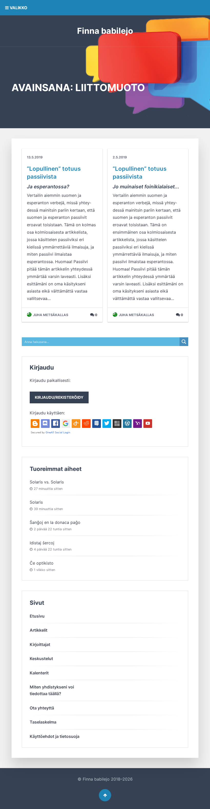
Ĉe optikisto (42, 563)
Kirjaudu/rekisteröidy (59, 397)
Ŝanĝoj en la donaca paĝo (55, 522)
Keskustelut (41, 658)
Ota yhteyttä (42, 707)
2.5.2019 (120, 157)
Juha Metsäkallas (50, 315)
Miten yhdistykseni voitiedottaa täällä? (52, 690)
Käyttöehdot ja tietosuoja (54, 736)
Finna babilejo (105, 31)
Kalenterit (39, 672)
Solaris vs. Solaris (47, 481)
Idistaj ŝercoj (42, 542)
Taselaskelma (43, 722)
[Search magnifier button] (184, 341)
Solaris (36, 502)
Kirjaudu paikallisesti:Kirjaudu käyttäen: (56, 396)
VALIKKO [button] (18, 7)
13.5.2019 (35, 157)
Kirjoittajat (40, 644)
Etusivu (37, 616)
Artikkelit (38, 630)
